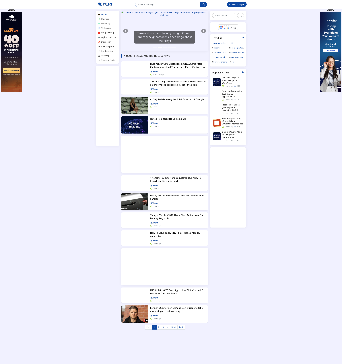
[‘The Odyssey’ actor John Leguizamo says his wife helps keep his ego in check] (134, 183)
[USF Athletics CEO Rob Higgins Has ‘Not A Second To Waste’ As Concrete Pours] (134, 295)
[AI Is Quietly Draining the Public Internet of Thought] (134, 105)
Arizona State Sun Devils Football (226, 52)
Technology (106, 28)
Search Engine (237, 4)
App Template (106, 51)
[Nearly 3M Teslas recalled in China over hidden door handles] (134, 201)
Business (105, 18)
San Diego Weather (238, 47)
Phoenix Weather (237, 52)
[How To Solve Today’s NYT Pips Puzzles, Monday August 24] (134, 238)
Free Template (107, 46)
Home (104, 14)
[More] (154, 71)
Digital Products (108, 37)
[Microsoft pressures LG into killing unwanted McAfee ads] (217, 123)
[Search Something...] (203, 4)
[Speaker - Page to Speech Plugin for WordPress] (217, 82)
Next (173, 327)
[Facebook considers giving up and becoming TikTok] (217, 109)
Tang (233, 62)
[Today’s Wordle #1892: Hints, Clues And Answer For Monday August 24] (134, 220)
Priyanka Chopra (220, 62)
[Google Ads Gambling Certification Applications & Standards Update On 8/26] (217, 96)
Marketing (105, 23)
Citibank (216, 47)
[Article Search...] (240, 15)
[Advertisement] (107, 106)
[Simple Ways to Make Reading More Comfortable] (217, 136)
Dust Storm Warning (238, 57)
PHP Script (105, 55)
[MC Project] (105, 4)
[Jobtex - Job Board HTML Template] (134, 125)
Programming (107, 32)
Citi (231, 43)
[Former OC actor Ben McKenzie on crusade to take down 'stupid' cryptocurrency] (134, 314)
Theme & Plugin (107, 60)
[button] (125, 31)
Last (181, 327)
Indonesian (106, 41)
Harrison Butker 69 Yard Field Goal (226, 43)
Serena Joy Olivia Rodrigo (223, 57)
